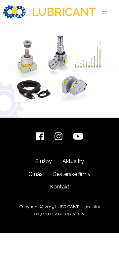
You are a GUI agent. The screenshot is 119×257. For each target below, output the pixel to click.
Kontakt (59, 187)
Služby (43, 161)
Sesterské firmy (72, 174)
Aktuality (73, 161)
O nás (35, 174)
